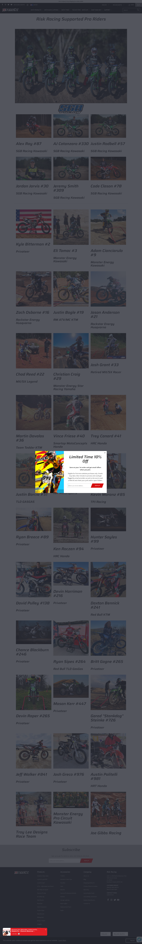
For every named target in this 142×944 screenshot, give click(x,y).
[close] (105, 452)
